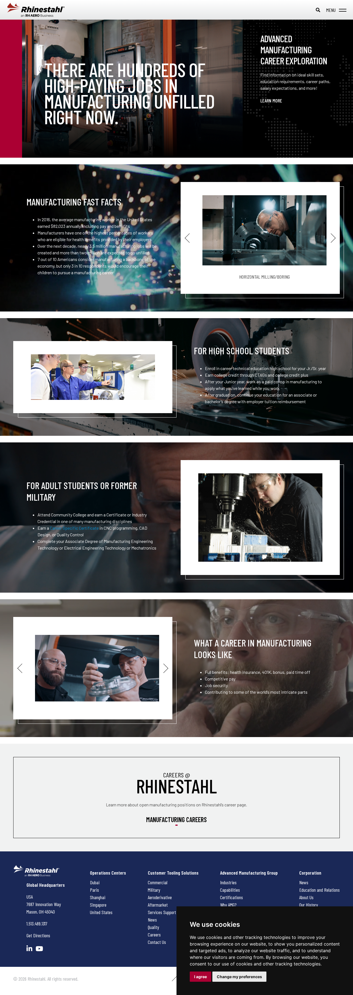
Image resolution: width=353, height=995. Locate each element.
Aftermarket (158, 905)
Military (154, 890)
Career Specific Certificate (74, 528)
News (152, 920)
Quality (153, 927)
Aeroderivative (160, 897)
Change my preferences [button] (239, 976)
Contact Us (157, 942)
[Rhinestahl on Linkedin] (29, 948)
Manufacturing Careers (176, 819)
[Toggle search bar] (318, 10)
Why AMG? (228, 905)
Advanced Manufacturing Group (249, 873)
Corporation (310, 873)
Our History (308, 905)
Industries (228, 882)
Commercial (157, 882)
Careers (154, 934)
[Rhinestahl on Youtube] (39, 948)
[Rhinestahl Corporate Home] (41, 9)
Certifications (231, 897)
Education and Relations (319, 890)
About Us (306, 897)
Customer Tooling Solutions (173, 873)
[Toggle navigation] (335, 10)
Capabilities (230, 890)
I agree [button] (200, 976)
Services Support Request (169, 912)
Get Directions (38, 935)
